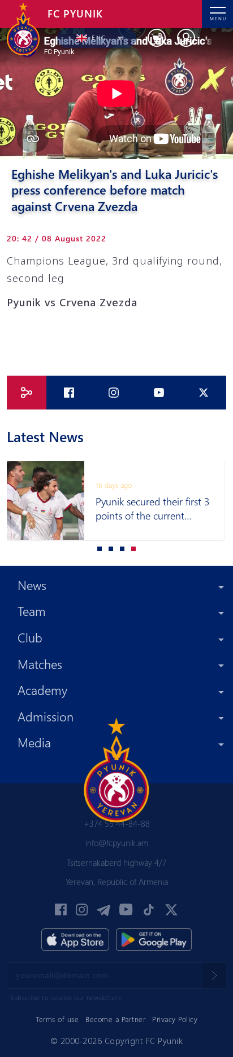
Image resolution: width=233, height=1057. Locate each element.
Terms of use (57, 1019)
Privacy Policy (174, 1019)
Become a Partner (115, 1019)
